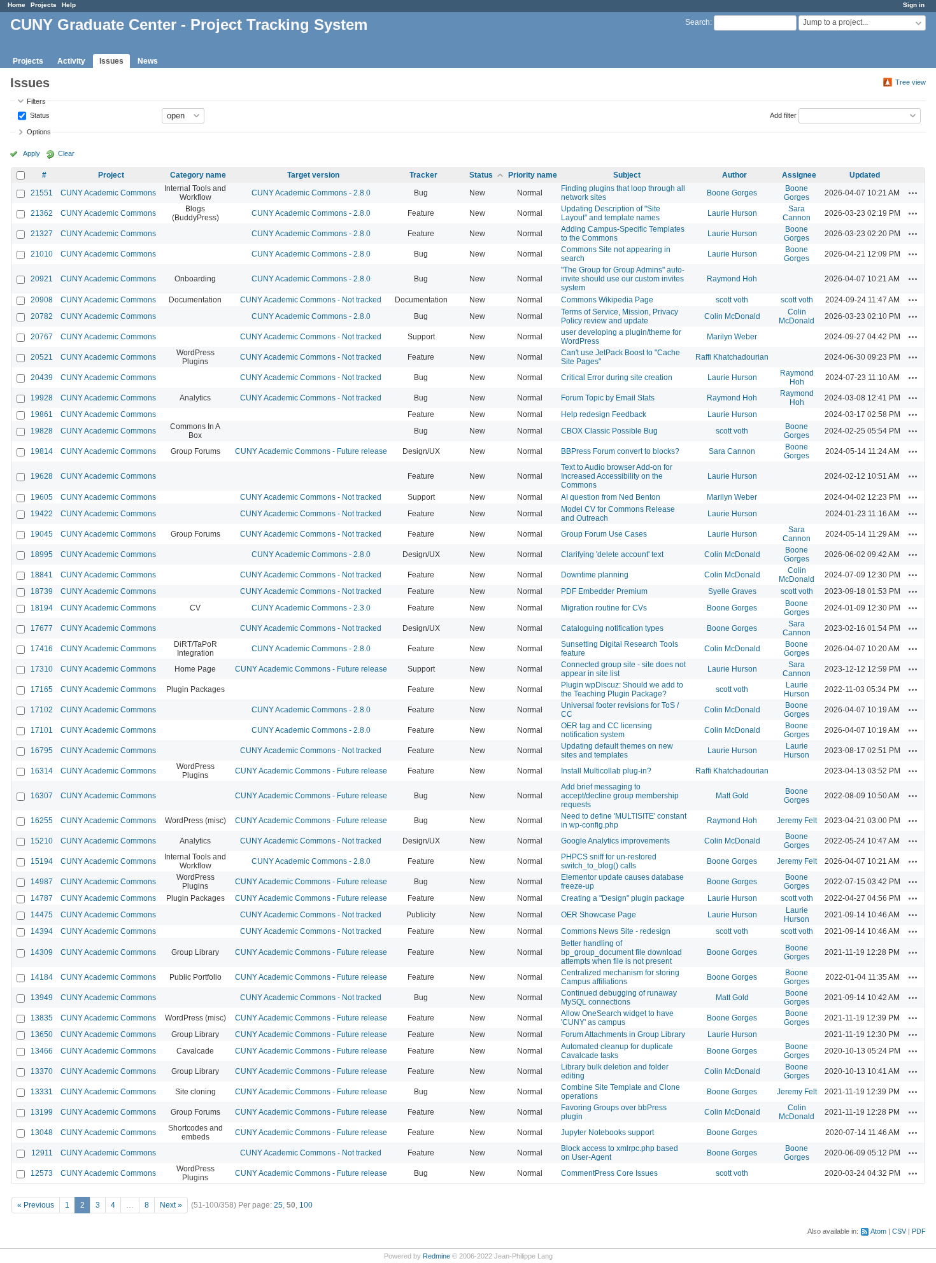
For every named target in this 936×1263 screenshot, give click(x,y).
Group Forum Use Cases (604, 534)
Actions (913, 193)
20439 (42, 377)
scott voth (732, 299)
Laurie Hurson (732, 213)
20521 (42, 357)
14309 (42, 952)
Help (69, 4)
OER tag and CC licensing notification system (606, 730)
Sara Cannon (797, 213)
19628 (42, 476)
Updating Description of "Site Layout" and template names (610, 213)
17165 (42, 689)
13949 (42, 997)
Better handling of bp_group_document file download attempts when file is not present (621, 952)
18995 (42, 554)
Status (39, 114)
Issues (111, 61)
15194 (42, 861)
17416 (42, 648)
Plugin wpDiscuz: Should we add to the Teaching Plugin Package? (622, 689)
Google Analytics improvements (615, 840)
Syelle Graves (732, 591)
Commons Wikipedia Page (607, 299)
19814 (42, 451)
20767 (42, 336)
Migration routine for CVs (604, 607)
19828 (42, 431)
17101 (42, 730)
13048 (42, 1132)
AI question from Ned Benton (610, 497)
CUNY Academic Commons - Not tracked (310, 299)
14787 (42, 898)
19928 (42, 397)
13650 (42, 1034)
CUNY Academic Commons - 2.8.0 (311, 192)
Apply (31, 153)
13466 (42, 1051)
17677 (42, 628)
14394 (42, 931)
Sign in (914, 4)
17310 (42, 669)
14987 (42, 881)
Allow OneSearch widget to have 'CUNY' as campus (617, 1018)
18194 (42, 607)
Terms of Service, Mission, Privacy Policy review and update (619, 316)
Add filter (783, 114)
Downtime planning (594, 574)
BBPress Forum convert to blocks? (620, 451)
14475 (42, 914)
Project (111, 175)
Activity (71, 61)
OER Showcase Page (598, 914)
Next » (171, 1205)
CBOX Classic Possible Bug (609, 431)
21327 (42, 233)
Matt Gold (732, 795)
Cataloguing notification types (612, 628)
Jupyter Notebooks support (607, 1132)
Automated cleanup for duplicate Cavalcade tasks (617, 1051)
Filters (36, 101)
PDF (919, 1231)
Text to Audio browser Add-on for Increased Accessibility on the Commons (616, 476)
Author (734, 175)
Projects (44, 4)
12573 (42, 1173)
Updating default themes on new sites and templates (617, 750)
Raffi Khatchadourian (732, 357)
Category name (198, 175)
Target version (313, 175)
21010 (42, 254)
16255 (42, 820)
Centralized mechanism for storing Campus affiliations (620, 977)
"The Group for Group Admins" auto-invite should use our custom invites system (622, 278)
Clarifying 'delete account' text (612, 554)
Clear (66, 153)
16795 (42, 750)
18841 (42, 574)
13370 (42, 1071)
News (148, 61)
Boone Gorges (732, 192)
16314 (42, 770)
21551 (42, 192)
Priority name (532, 175)
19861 (42, 414)
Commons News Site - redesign (615, 931)
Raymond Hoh (732, 278)
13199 (42, 1112)
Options (39, 132)
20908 (42, 299)
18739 (42, 591)
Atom (878, 1231)
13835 (42, 1017)
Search (697, 22)
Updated (864, 175)
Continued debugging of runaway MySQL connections (619, 997)
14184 (42, 977)
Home (16, 4)
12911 (42, 1152)
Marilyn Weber (732, 336)
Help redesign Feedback (603, 414)
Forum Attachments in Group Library (623, 1034)
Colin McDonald (732, 316)
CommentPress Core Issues (609, 1173)
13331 (42, 1091)
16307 (42, 795)
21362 (42, 213)
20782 (42, 316)
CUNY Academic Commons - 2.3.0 (311, 607)
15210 (42, 840)
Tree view (910, 82)
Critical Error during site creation (616, 377)
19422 (42, 513)
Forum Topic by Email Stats (608, 397)
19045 (42, 534)
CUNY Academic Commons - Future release (311, 451)
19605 (42, 497)
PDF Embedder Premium (604, 591)
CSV (899, 1231)
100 (306, 1205)
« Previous (35, 1205)
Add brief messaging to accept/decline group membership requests (620, 795)
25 (278, 1205)
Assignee (799, 175)
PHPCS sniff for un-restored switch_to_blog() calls (608, 861)
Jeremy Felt (797, 820)
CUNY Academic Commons (108, 192)
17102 (42, 709)
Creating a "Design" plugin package (622, 898)
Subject (627, 175)
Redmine (436, 1256)
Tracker (423, 175)
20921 (42, 278)
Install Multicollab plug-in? (606, 770)
